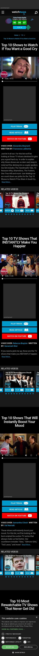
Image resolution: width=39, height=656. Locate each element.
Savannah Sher (11, 346)
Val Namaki (9, 525)
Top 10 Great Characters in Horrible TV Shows (18, 557)
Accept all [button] (10, 647)
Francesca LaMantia (22, 149)
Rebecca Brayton (20, 343)
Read (28, 210)
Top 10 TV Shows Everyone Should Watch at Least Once (18, 374)
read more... (6, 182)
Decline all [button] (28, 647)
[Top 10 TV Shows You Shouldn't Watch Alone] (19, 199)
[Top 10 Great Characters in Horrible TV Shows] (19, 562)
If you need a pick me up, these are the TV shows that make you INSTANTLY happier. (19, 354)
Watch (7, 210)
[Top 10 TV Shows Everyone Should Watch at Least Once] (19, 379)
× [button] (36, 617)
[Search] (36, 12)
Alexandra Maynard (21, 146)
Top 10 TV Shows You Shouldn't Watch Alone (17, 194)
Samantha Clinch (20, 523)
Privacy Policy (28, 626)
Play (17, 210)
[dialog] (19, 635)
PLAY (18, 27)
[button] (6, 214)
